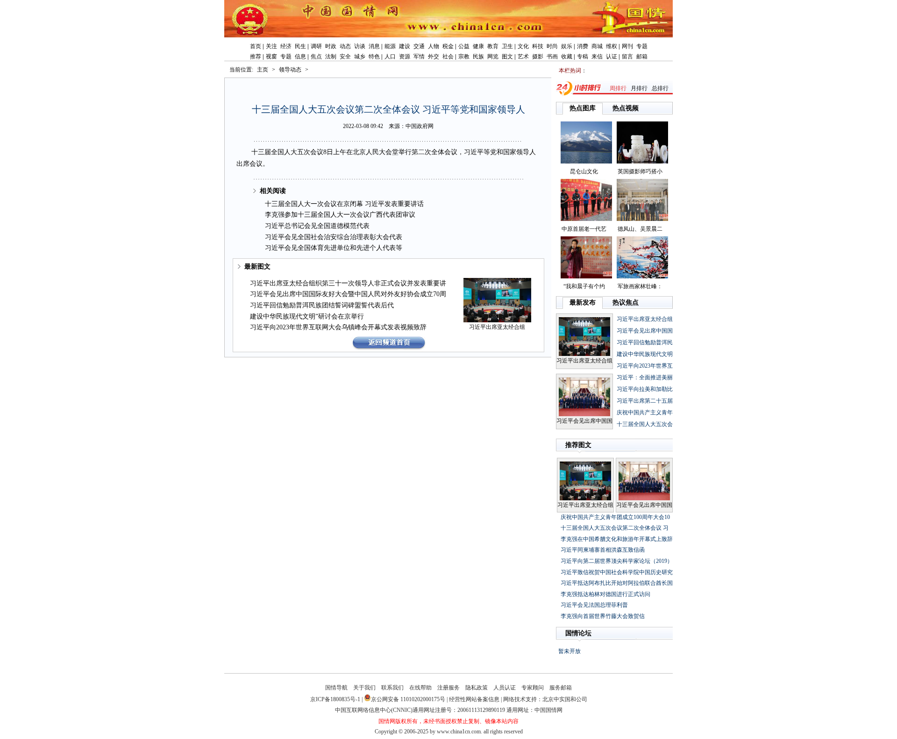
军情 (419, 56)
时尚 (552, 46)
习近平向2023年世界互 (645, 365)
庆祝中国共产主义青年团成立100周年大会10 (615, 517)
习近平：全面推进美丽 (645, 377)
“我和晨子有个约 (584, 286)
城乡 (359, 56)
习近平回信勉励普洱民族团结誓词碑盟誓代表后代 (322, 305)
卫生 (507, 46)
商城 (597, 46)
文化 (523, 46)
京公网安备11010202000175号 (408, 699)
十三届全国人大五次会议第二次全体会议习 (615, 528)
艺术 (523, 56)
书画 (552, 56)
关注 (271, 46)
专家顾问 (532, 687)
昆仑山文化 (584, 171)
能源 (390, 46)
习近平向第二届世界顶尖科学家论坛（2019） (617, 561)
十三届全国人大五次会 (645, 424)
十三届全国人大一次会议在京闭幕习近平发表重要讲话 (344, 203)
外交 (433, 56)
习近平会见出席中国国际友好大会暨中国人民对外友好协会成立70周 (348, 294)
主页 (262, 69)
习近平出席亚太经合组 (497, 327)
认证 (611, 56)
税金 (448, 46)
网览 (492, 56)
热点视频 (625, 108)
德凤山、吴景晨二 (640, 229)
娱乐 (566, 46)
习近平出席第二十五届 (645, 401)
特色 (374, 56)
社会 (448, 56)
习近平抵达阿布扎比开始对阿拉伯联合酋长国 (617, 583)
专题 (642, 46)
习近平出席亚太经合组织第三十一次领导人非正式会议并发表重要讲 (348, 283)
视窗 (271, 56)
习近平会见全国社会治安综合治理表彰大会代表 (333, 237)
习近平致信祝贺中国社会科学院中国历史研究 (617, 572)
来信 (597, 56)
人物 (433, 46)
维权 (611, 46)
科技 (537, 46)
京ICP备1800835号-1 (335, 699)
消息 (374, 46)
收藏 (566, 56)
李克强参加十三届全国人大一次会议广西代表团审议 (340, 214)
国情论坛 (578, 633)
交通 (419, 46)
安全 (345, 56)
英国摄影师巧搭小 (640, 171)
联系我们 (392, 687)
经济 (286, 46)
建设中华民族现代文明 (645, 354)
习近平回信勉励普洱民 (645, 342)
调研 (316, 46)
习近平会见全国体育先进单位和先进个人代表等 (333, 247)
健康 (478, 46)
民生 (300, 46)
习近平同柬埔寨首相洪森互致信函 (603, 550)
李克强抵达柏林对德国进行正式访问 (605, 594)
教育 (492, 46)
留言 (627, 56)
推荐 (255, 56)
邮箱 (642, 56)
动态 (345, 46)
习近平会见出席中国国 (584, 421)
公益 (464, 46)
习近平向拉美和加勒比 (645, 389)
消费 (582, 46)
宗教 (464, 56)
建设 (404, 46)
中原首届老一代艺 (584, 229)
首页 (255, 46)
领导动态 (290, 69)
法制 (330, 56)
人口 (390, 56)
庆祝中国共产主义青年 (645, 412)
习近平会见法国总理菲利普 (594, 605)
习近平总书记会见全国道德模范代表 (317, 225)
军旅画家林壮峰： (640, 286)
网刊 (627, 46)
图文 (507, 56)
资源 (404, 56)
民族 (478, 56)
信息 (300, 56)
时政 (330, 46)
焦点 (316, 56)
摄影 (537, 56)
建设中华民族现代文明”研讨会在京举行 (307, 316)
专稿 (582, 56)
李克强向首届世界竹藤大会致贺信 (603, 616)
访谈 (359, 46)
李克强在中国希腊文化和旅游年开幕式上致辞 (617, 539)
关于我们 (364, 687)
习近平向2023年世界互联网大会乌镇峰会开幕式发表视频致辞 (338, 327)
